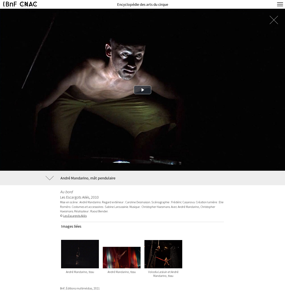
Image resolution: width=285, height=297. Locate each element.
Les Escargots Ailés (75, 216)
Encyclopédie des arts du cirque (142, 4)
